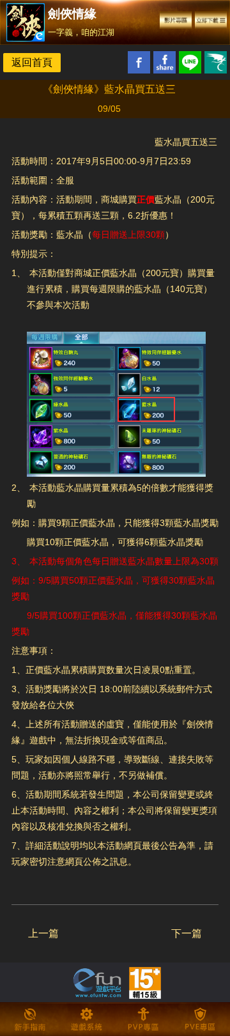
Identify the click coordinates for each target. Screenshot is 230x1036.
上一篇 (43, 933)
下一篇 (186, 933)
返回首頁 (32, 62)
